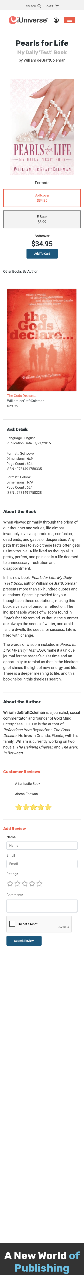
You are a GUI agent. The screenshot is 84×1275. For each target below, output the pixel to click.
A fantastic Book (27, 784)
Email (10, 855)
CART (50, 6)
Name (11, 837)
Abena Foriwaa (26, 794)
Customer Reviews (21, 772)
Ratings (12, 874)
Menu (69, 20)
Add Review (14, 829)
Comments (14, 895)
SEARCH (31, 6)
